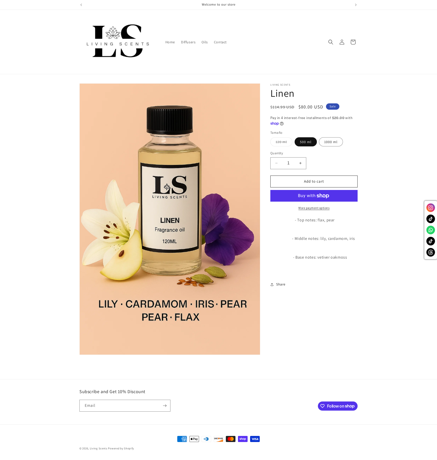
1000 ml (331, 142)
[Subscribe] (164, 406)
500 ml (306, 142)
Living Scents (99, 448)
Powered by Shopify (121, 448)
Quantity (276, 153)
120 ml (284, 142)
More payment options (314, 208)
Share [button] (281, 284)
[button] (330, 42)
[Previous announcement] (81, 5)
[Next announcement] (355, 5)
